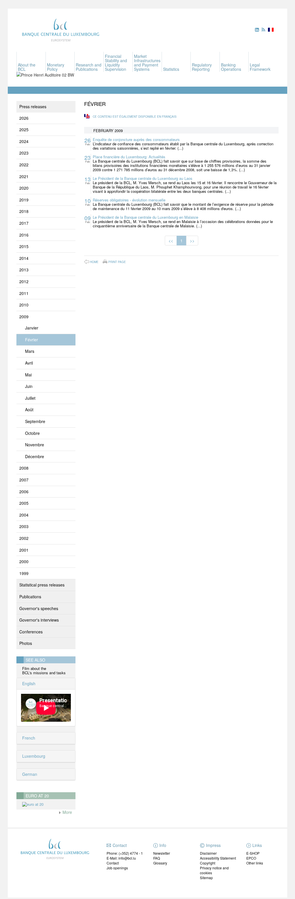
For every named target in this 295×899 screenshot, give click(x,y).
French (28, 738)
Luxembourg (33, 756)
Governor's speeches (38, 608)
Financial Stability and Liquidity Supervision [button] (116, 62)
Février (31, 339)
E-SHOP (253, 853)
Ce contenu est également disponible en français (135, 117)
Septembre (35, 421)
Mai (28, 375)
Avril (29, 363)
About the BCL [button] (26, 67)
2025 (24, 129)
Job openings (117, 867)
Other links (254, 862)
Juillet (30, 398)
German (29, 774)
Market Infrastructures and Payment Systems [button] (147, 62)
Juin (29, 386)
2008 (24, 468)
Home (94, 262)
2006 (24, 491)
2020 (24, 188)
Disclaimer (208, 853)
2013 (24, 270)
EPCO (251, 858)
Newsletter (161, 853)
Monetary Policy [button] (55, 67)
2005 (24, 503)
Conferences (31, 632)
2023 (24, 153)
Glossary (160, 862)
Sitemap (206, 877)
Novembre (34, 444)
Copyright (207, 862)
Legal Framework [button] (260, 67)
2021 (24, 176)
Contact (113, 862)
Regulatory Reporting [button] (202, 67)
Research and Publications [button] (88, 67)
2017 (24, 223)
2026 (24, 118)
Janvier (31, 328)
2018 (24, 211)
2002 (24, 538)
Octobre (32, 433)
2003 (24, 526)
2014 (24, 258)
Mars (29, 351)
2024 (24, 141)
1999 (24, 573)
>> (192, 240)
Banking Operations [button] (231, 67)
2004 (24, 515)
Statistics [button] (171, 69)
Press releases (32, 106)
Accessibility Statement (218, 858)
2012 (24, 281)
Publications (30, 596)
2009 (24, 316)
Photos (25, 643)
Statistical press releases (42, 585)
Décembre (34, 456)
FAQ (156, 858)
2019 (24, 200)
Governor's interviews (39, 620)
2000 (24, 561)
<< (171, 240)
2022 (24, 164)
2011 (24, 293)
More (66, 812)
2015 (24, 246)
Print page (117, 261)
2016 (24, 235)
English (28, 683)
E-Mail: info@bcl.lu (121, 858)
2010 (24, 305)
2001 (24, 550)
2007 (24, 480)
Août (29, 409)
